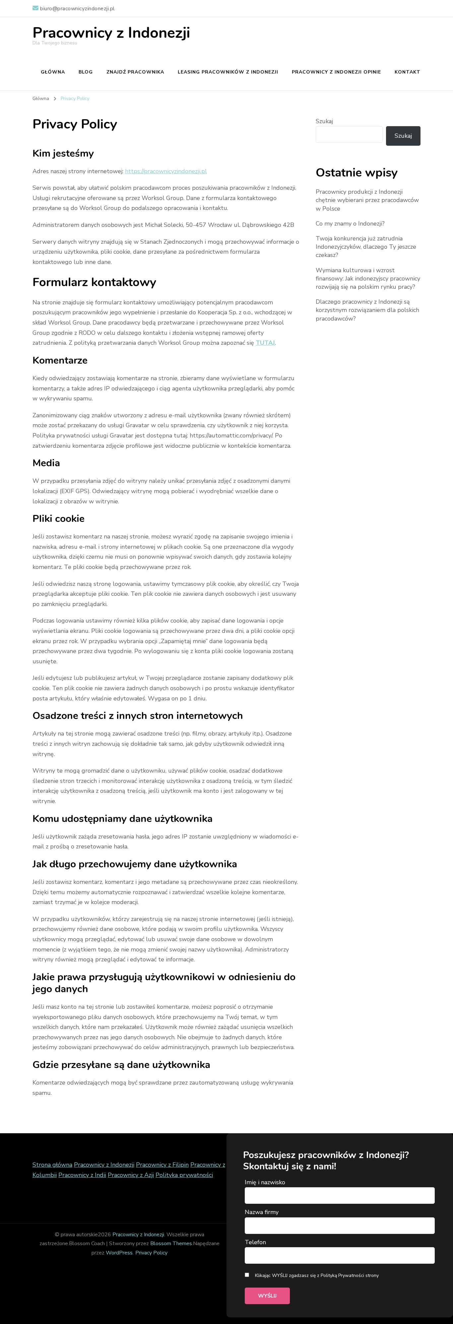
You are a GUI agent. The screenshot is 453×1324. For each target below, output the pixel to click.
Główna (53, 72)
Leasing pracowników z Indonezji (228, 72)
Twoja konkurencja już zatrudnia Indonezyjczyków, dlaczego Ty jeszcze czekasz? (366, 246)
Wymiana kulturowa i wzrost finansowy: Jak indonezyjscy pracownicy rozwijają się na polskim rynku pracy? (368, 278)
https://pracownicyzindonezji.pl (166, 171)
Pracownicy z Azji (131, 1175)
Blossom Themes (171, 1243)
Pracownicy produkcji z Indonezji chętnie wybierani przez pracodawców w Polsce (367, 200)
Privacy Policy (151, 1252)
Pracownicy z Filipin (162, 1165)
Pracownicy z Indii (82, 1175)
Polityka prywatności (184, 1175)
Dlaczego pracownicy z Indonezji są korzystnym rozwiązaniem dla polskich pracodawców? (367, 310)
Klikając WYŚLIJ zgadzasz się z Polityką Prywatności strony (316, 1275)
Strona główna (52, 1165)
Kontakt (408, 72)
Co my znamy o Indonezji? (350, 224)
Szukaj (324, 121)
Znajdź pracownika (135, 72)
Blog (86, 72)
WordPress (119, 1252)
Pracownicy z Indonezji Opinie (336, 72)
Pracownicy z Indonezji (111, 33)
